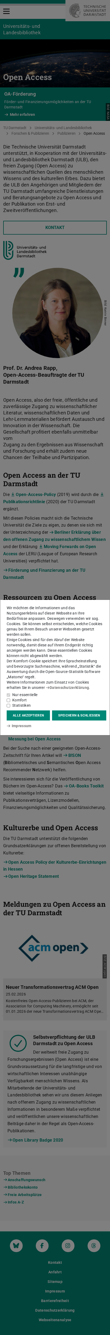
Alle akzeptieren (28, 715)
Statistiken (21, 705)
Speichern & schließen (79, 715)
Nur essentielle (25, 695)
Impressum (21, 726)
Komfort (19, 700)
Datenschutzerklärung (69, 687)
